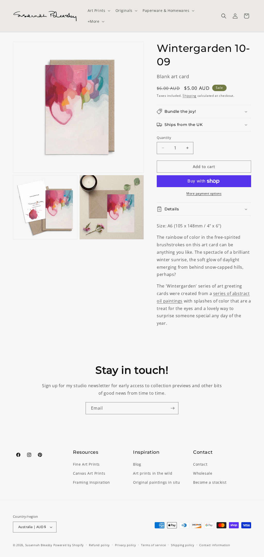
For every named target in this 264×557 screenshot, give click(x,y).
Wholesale (202, 473)
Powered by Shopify (68, 545)
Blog (137, 464)
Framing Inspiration (91, 482)
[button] (98, 10)
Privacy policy (125, 545)
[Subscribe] (172, 408)
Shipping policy (182, 545)
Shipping (189, 95)
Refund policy (99, 545)
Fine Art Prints (86, 464)
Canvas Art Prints (89, 473)
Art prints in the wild (152, 473)
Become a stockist (209, 482)
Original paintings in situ (156, 482)
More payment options (203, 193)
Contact (200, 464)
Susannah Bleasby (38, 545)
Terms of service (153, 545)
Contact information (214, 545)
